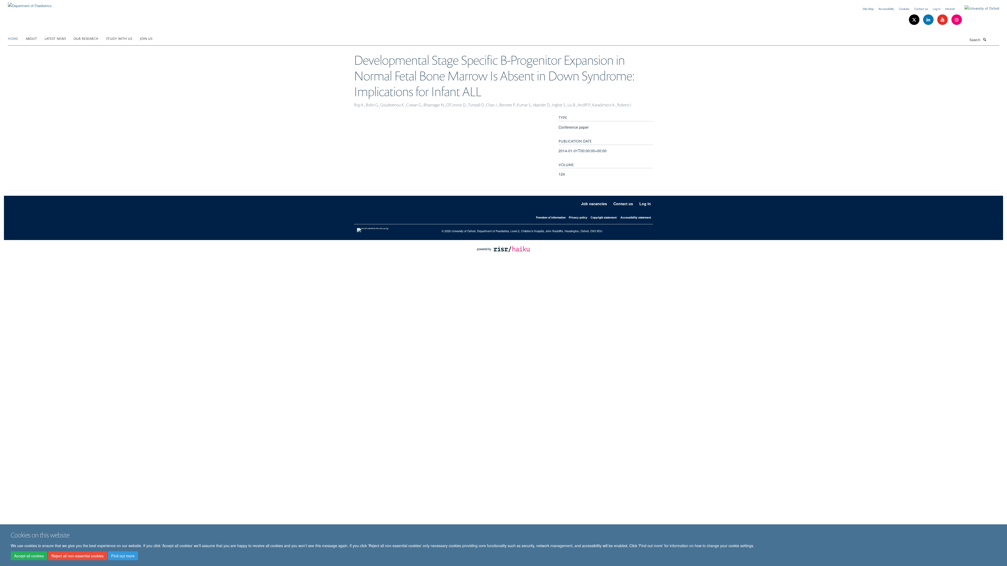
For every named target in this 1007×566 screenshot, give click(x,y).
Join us (146, 38)
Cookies (904, 9)
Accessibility (886, 9)
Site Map (868, 9)
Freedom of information (551, 217)
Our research (85, 38)
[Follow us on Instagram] (956, 19)
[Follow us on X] (914, 19)
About (31, 38)
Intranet (950, 9)
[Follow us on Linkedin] (929, 19)
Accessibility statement (635, 217)
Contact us (921, 9)
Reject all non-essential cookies (77, 555)
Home (13, 38)
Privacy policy (578, 217)
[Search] (984, 39)
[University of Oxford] (978, 8)
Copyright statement (604, 217)
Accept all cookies (29, 555)
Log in (936, 9)
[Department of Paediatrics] (30, 3)
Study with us (119, 38)
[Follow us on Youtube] (943, 19)
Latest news (55, 38)
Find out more (123, 555)
